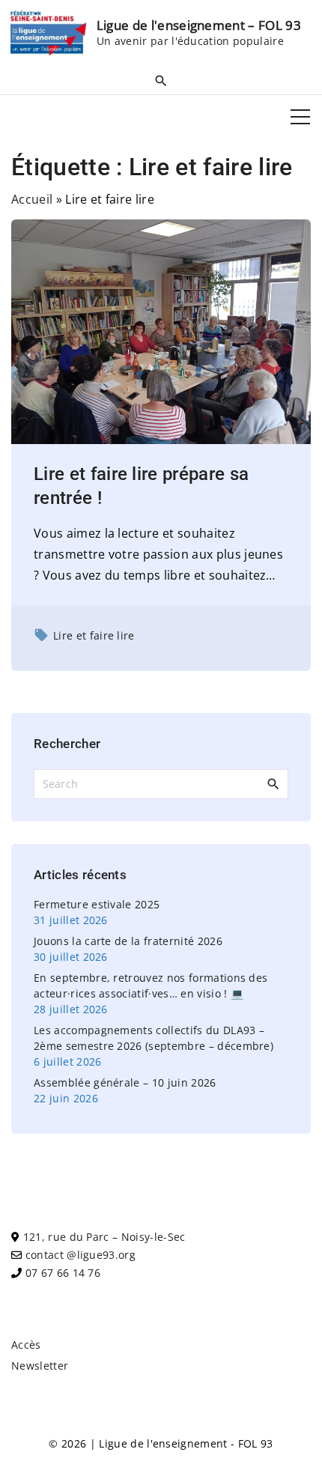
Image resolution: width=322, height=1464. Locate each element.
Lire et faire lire (94, 635)
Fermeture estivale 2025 (97, 904)
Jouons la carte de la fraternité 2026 (128, 941)
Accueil (31, 199)
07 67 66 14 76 (62, 1273)
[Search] (273, 783)
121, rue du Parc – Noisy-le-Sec (104, 1237)
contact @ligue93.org (80, 1255)
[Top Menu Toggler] (300, 116)
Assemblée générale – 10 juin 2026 (125, 1082)
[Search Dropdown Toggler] (161, 80)
